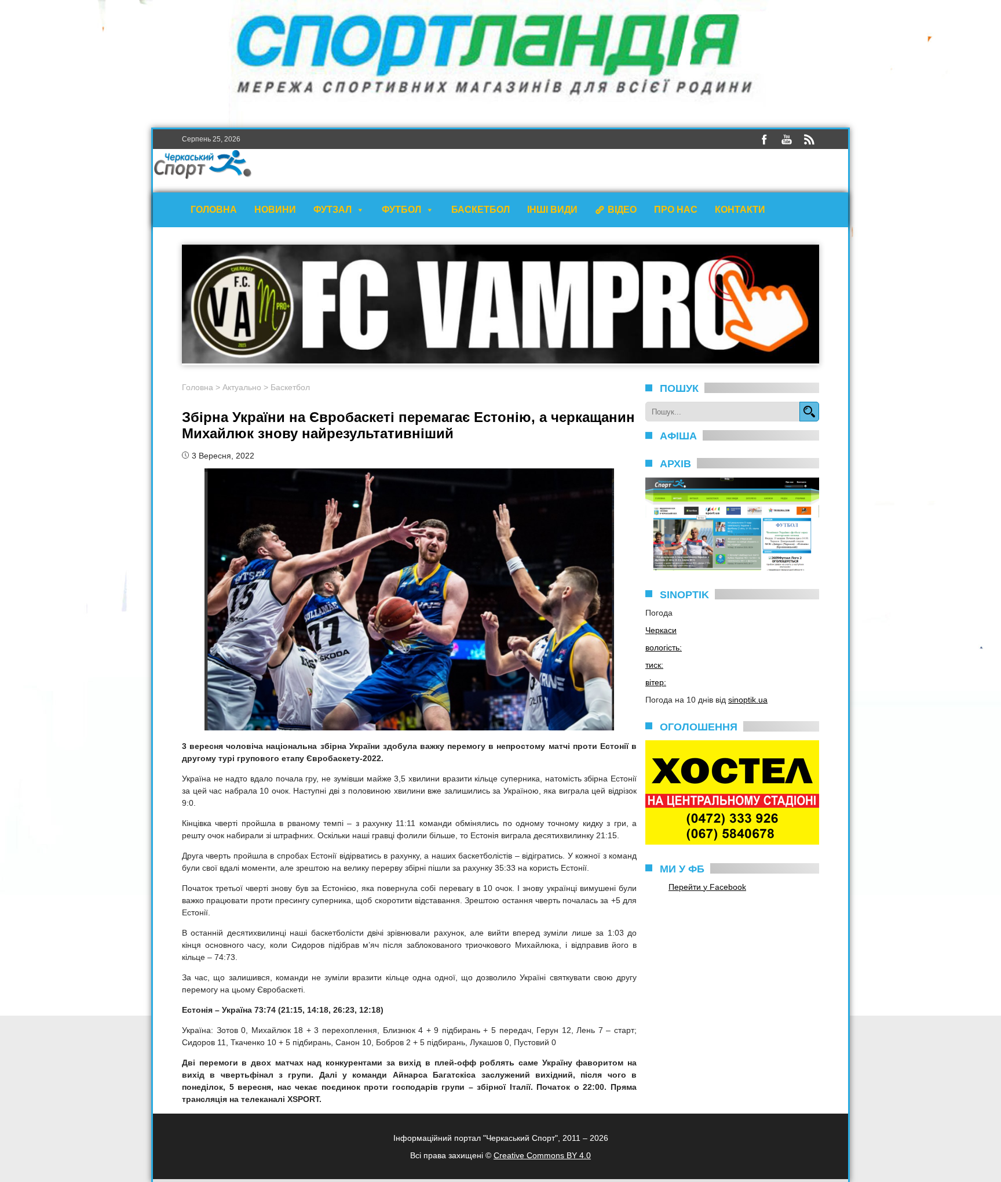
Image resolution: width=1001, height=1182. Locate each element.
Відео (622, 209)
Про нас (675, 209)
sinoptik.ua (748, 699)
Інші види (552, 209)
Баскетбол (480, 209)
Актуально (241, 387)
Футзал (332, 209)
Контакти (740, 209)
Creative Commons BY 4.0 (542, 1155)
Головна (214, 209)
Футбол (401, 209)
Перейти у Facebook (707, 887)
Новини (275, 209)
